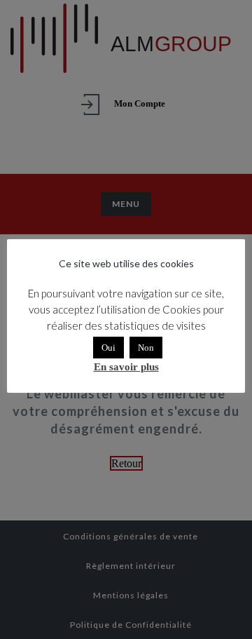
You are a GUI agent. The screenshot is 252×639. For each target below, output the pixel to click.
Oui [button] (108, 347)
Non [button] (146, 347)
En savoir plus (126, 366)
